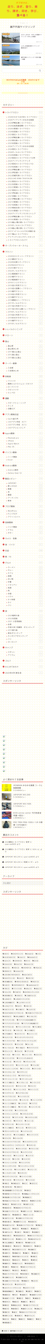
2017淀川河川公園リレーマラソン (24, 309)
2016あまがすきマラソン (24, 318)
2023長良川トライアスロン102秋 (24, 158)
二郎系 (19, 1187)
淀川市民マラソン (20, 1249)
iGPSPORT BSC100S (22, 804)
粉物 (24, 576)
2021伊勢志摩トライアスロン (24, 199)
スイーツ (26, 1068)
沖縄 (20, 1242)
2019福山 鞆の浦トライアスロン (25, 222)
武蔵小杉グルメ (35, 1239)
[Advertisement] (22, 708)
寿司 (16, 1229)
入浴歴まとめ (24, 371)
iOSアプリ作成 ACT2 (24, 425)
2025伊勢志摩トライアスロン (24, 137)
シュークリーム (23, 1065)
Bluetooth (33, 957)
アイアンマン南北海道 (30, 1023)
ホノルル (18, 1138)
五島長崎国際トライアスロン (13, 1190)
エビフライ (21, 1034)
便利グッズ (36, 1201)
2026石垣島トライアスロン (24, 131)
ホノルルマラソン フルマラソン (14, 1145)
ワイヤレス (19, 1180)
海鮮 (38, 1246)
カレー (25, 570)
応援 (27, 1232)
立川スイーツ (29, 1288)
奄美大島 (7, 1222)
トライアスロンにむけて (25, 240)
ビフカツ (7, 1121)
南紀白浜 (7, 1208)
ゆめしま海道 (20, 1016)
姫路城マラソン (20, 1222)
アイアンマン (9, 1020)
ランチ (27, 1159)
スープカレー (23, 1082)
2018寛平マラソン (24, 297)
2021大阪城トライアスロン (24, 202)
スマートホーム (26, 1079)
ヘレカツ (7, 1135)
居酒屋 (25, 1229)
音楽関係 (23, 522)
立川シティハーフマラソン (12, 1288)
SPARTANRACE (19, 985)
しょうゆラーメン (24, 1002)
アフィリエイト (25, 517)
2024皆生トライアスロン (24, 149)
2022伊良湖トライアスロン (24, 172)
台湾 (24, 624)
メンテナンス (27, 1152)
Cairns (7, 961)
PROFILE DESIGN (22, 982)
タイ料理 (24, 599)
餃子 (6, 1319)
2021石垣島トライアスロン (25, 205)
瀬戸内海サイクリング (21, 1256)
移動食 (26, 1281)
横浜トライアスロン (35, 1235)
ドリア (34, 1103)
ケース (17, 1055)
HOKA (16, 968)
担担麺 (36, 1232)
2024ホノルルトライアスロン (25, 152)
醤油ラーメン (27, 1309)
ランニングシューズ (27, 1166)
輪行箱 (16, 1309)
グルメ (23, 562)
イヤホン (18, 1030)
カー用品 (21, 1048)
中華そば (16, 1183)
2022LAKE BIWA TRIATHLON (24, 178)
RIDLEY (35, 982)
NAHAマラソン (9, 978)
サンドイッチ (9, 1065)
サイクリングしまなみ (25, 1058)
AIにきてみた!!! (23, 667)
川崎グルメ (8, 1232)
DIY (28, 961)
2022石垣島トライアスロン (25, 184)
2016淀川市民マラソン (24, 315)
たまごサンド (9, 1009)
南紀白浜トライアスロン (23, 1208)
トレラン (24, 1100)
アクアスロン (9, 1027)
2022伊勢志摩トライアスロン (25, 169)
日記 (23, 550)
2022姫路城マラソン (24, 274)
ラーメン (25, 567)
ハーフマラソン (22, 1110)
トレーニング (37, 1100)
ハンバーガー (35, 1107)
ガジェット (8, 1051)
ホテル (7, 1138)
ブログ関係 (23, 506)
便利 (25, 1201)
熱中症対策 (30, 1263)
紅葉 (30, 1291)
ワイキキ (7, 1180)
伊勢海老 (27, 1197)
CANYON (18, 961)
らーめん (32, 1016)
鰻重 (31, 1319)
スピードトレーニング (24, 403)
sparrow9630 (10, 844)
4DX (6, 954)
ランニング (25, 1162)
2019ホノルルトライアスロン (25, 225)
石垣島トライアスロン (11, 1281)
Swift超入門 (25, 419)
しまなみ (7, 999)
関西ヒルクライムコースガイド (24, 384)
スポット (24, 652)
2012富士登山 (24, 354)
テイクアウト (9, 1093)
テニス (24, 406)
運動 (23, 398)
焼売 (26, 1260)
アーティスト (24, 498)
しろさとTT (8, 1006)
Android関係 (23, 465)
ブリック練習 (9, 1128)
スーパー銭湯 (23, 363)
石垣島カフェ (9, 1277)
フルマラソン (9, 1124)
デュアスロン (23, 1093)
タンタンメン (9, 1086)
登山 (23, 341)
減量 (27, 1253)
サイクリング (9, 1058)
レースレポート (9, 1173)
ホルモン (32, 1145)
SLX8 (6, 985)
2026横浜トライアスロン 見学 (17, 842)
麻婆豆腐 (7, 1322)
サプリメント (30, 1062)
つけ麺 (21, 1009)
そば (19, 1006)
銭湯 (6, 1312)
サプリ (18, 1062)
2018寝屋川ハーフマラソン (25, 300)
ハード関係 (25, 457)
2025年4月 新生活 (23, 673)
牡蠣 (6, 1267)
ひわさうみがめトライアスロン (13, 1013)
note (21, 978)
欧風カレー (22, 1239)
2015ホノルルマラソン (25, 323)
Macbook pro (24, 438)
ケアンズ (29, 1051)
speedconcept (33, 985)
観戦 (25, 1302)
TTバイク (25, 381)
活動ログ (24, 408)
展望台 (35, 1229)
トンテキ (23, 1103)
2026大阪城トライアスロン (24, 128)
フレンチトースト (23, 1124)
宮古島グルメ (9, 1225)
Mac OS (25, 446)
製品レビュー (23, 478)
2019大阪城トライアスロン (25, 219)
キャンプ (23, 647)
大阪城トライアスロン (25, 1218)
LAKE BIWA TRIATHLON (12, 975)
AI (39, 954)
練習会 (7, 1295)
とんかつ (31, 1009)
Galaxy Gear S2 (24, 473)
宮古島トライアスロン (25, 1225)
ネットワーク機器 (10, 1107)
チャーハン (34, 1089)
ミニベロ (25, 392)
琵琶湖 (7, 1270)
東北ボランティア (24, 633)
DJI (36, 961)
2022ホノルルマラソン (25, 271)
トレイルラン (24, 1096)
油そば (18, 1246)
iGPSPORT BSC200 (21, 794)
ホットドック (33, 1135)
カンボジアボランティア (24, 636)
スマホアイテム (25, 1075)
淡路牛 (7, 1253)
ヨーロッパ (24, 642)
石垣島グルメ (22, 1277)
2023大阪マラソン (24, 268)
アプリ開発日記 (23, 414)
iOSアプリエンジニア (25, 428)
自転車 (23, 376)
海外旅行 (28, 1246)
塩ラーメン (29, 1215)
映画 (25, 489)
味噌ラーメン (27, 1211)
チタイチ (7, 1089)
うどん (7, 992)
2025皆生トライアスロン (24, 134)
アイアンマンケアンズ (11, 1023)
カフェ (25, 573)
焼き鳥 (7, 1260)
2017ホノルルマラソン (25, 303)
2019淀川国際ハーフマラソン (24, 288)
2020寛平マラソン (24, 276)
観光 (16, 1302)
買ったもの (25, 486)
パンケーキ (18, 1117)
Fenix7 (19, 964)
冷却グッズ (17, 1204)
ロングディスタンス (10, 1176)
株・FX (23, 557)
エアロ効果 (8, 1034)
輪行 (6, 1309)
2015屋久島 (25, 630)
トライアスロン (23, 112)
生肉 (16, 1270)
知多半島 (25, 1274)
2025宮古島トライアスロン (25, 140)
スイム (35, 1065)
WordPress (25, 511)
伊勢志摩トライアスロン (12, 1197)
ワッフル (31, 1180)
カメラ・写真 (23, 538)
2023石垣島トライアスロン (25, 167)
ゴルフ (23, 661)
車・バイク (23, 544)
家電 (39, 1225)
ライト (7, 1159)
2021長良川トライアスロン (24, 190)
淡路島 (33, 1249)
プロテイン (32, 1128)
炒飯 (34, 1256)
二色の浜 (8, 1187)
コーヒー (28, 1055)
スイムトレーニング (11, 1068)
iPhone (25, 441)
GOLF (6, 968)
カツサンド (8, 1044)
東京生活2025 (20, 1235)
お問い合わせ (31, 1336)
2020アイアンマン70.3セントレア (25, 213)
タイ (24, 602)
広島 (19, 1232)
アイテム (24, 655)
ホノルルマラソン (30, 1142)
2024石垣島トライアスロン (24, 155)
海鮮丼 (7, 1249)
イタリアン (25, 585)
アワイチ (7, 1030)
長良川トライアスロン (28, 1312)
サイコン (7, 1062)
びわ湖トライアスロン (34, 1013)
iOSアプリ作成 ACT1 (25, 422)
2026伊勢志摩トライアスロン (24, 123)
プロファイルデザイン (11, 1131)
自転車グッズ (36, 1295)
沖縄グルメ (31, 1242)
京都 (28, 1190)
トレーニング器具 (10, 1103)
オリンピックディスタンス (25, 1037)
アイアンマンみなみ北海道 (27, 1020)
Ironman (19, 971)
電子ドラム (30, 1316)
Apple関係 (23, 433)
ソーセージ (36, 1082)
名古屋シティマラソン (11, 1211)
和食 (25, 588)
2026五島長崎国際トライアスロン (25, 126)
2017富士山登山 (24, 352)
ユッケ (30, 1155)
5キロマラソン (18, 954)
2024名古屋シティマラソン (24, 262)
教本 (24, 500)
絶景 (38, 1291)
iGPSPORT (24, 483)
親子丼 (7, 1302)
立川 (35, 1281)
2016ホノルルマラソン (24, 312)
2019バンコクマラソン (25, 282)
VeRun (29, 988)
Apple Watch (25, 443)
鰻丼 (22, 1319)
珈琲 (15, 1267)
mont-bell (28, 975)
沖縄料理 (7, 1246)
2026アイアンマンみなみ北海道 (24, 120)
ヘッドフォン (27, 1131)
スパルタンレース (10, 1075)
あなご (38, 988)
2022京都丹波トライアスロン (24, 175)
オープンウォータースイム (23, 245)
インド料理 (30, 1030)
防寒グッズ (8, 1316)
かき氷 (19, 995)
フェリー (29, 1121)
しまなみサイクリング (22, 999)
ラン (16, 1159)
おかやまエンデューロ (32, 992)
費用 (6, 1305)
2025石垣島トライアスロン (24, 143)
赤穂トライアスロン (31, 1305)
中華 (25, 582)
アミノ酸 (37, 1027)
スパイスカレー (9, 1072)
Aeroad (30, 954)
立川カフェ (8, 1284)
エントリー (33, 1034)
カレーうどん (9, 1048)
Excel (25, 460)
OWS (30, 978)
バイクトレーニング (11, 1114)
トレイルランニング (23, 329)
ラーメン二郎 (20, 1169)
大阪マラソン (9, 1218)
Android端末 (24, 470)
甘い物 (25, 579)
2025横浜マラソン (24, 259)
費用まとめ (17, 1305)
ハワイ (25, 596)
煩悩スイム (18, 1263)
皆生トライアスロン (11, 1274)
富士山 (7, 1229)
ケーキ (7, 1055)
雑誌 (25, 495)
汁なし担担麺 (9, 1242)
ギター (25, 533)
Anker (22, 957)
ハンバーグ (8, 1110)
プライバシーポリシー (16, 1336)
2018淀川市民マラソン (24, 294)
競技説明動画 (9, 1291)
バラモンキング (27, 1114)
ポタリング (22, 1149)
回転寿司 (17, 1215)
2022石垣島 (24, 618)
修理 (6, 1204)
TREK (6, 988)
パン (24, 605)
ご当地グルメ (31, 995)
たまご (28, 1006)
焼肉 (35, 1260)
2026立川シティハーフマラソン (24, 256)
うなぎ (18, 992)
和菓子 (39, 1211)
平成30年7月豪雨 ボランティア (24, 627)
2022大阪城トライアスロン (24, 187)
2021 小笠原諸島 (25, 621)
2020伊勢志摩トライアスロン (24, 216)
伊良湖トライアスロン (11, 1201)
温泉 (35, 1253)
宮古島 (33, 1222)
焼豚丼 (7, 1263)
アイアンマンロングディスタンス (24, 237)
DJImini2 (8, 964)
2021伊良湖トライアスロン (24, 193)
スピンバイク (24, 389)
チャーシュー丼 (20, 1089)
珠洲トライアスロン (28, 1267)
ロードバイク (25, 387)
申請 (25, 1270)
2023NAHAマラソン (24, 265)
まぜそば (7, 1016)
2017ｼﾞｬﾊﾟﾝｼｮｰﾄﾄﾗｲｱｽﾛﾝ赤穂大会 (25, 231)
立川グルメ (21, 1284)
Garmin (29, 964)
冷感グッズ (29, 1204)
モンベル (7, 1155)
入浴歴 (25, 368)
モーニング (19, 1155)
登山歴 (25, 346)
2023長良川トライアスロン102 (24, 164)
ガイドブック (33, 1048)
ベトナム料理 (20, 1135)
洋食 (25, 593)
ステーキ (37, 1068)
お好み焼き (8, 995)
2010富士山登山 (24, 357)
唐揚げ (7, 1215)
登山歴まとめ (24, 349)
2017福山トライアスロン (24, 234)
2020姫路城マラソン (24, 279)
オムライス (8, 1037)
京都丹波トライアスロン (12, 1194)
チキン (33, 1086)
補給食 (37, 1298)
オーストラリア (9, 1041)
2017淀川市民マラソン (24, 306)
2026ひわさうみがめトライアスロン (24, 117)
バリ (24, 639)
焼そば (17, 1260)
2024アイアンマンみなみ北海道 (25, 146)
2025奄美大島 (24, 615)
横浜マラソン (9, 1239)
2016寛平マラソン (24, 320)
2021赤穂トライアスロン (24, 196)
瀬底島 (7, 1256)
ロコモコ (23, 1173)
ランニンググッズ (10, 1166)
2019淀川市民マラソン (24, 285)
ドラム (24, 530)
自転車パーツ (9, 1298)
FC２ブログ (25, 514)
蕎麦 (20, 1298)
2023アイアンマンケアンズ (25, 161)
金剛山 (39, 1309)
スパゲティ (23, 1072)
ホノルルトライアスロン (12, 1142)
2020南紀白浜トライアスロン (24, 207)
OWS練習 (8, 982)
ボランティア (9, 1149)
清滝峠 (17, 1253)
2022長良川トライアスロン (24, 181)
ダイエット (22, 1086)
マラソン (23, 252)
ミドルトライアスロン (11, 1152)
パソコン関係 (23, 452)
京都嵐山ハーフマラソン (31, 1194)
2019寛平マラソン (24, 291)
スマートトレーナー (10, 1079)
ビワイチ (18, 1121)
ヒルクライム (32, 1117)
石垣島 (36, 1274)
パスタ (7, 1117)
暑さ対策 (7, 1235)
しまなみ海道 (9, 1002)
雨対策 (19, 1316)
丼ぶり (34, 1183)
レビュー (33, 1169)
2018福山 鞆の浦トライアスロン (25, 228)
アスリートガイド (24, 1027)
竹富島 (20, 1291)
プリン (20, 1128)
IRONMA (7, 971)
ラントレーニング (10, 1162)
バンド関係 (25, 527)
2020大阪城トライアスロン (25, 210)
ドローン (23, 335)
